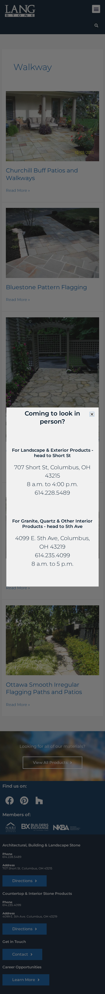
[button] (92, 414)
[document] (52, 497)
